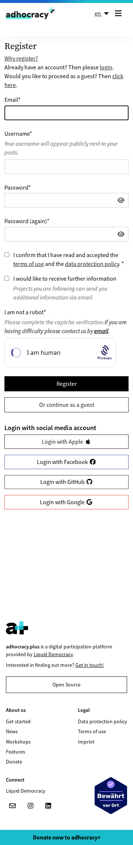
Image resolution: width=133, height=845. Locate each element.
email (101, 331)
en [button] (98, 13)
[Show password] (121, 200)
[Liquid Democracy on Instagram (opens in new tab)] (30, 806)
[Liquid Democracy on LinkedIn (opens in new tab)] (48, 806)
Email (12, 99)
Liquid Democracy (53, 654)
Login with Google (63, 502)
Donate (14, 761)
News (12, 731)
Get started (18, 721)
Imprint (86, 741)
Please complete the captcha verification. (65, 326)
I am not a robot (25, 312)
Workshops (18, 741)
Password (17, 187)
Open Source (66, 684)
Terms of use (92, 731)
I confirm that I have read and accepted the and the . (68, 259)
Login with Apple (63, 441)
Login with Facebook (63, 461)
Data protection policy (102, 721)
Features (15, 751)
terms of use (28, 263)
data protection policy (92, 263)
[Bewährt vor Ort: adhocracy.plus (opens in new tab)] (111, 795)
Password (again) (27, 221)
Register (67, 383)
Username (18, 133)
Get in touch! (89, 665)
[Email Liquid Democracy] (12, 806)
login (106, 67)
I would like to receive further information (64, 278)
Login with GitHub (63, 481)
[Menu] (119, 13)
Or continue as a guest (66, 404)
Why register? (21, 58)
